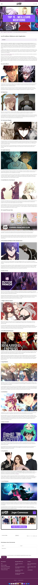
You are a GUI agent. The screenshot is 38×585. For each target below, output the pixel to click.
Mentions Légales (4, 565)
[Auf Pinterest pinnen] (34, 536)
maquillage (17, 473)
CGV (1, 563)
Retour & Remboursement (5, 568)
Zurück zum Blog (4, 535)
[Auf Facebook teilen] (30, 536)
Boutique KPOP (20, 582)
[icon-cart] (36, 4)
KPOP (2, 32)
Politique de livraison (4, 569)
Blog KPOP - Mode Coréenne (8, 32)
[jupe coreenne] (19, 519)
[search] (34, 4)
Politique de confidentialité (5, 566)
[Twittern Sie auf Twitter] (32, 536)
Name (3, 545)
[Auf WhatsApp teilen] (36, 536)
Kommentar (4, 548)
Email (21, 545)
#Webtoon (17, 535)
